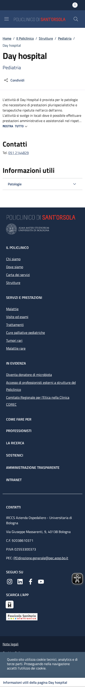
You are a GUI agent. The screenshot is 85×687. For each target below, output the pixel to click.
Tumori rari (14, 340)
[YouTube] (40, 581)
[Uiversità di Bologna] (42, 229)
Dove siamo (14, 266)
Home (7, 38)
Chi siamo (13, 259)
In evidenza (16, 363)
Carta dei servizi (18, 274)
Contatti (14, 507)
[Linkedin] (20, 581)
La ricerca (15, 443)
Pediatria (64, 38)
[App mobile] (9, 604)
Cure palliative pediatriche (25, 332)
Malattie (12, 309)
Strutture (46, 38)
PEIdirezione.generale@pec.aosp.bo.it (41, 558)
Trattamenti (15, 324)
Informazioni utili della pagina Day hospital (35, 682)
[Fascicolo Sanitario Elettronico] (21, 616)
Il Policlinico (25, 38)
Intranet (14, 479)
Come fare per (18, 419)
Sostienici (14, 455)
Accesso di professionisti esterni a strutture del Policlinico (41, 386)
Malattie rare (16, 348)
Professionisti (18, 430)
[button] (75, 19)
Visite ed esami (17, 316)
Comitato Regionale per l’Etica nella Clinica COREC (37, 401)
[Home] (43, 18)
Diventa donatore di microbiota (29, 374)
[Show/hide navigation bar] (6, 19)
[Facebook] (30, 581)
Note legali (11, 644)
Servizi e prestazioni (24, 297)
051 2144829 (18, 152)
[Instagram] (9, 581)
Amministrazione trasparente (33, 467)
